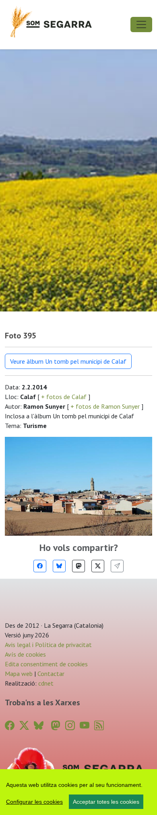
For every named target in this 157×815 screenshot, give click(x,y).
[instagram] (70, 725)
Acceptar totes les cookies (106, 802)
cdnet (45, 683)
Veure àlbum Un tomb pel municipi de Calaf (68, 361)
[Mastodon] (78, 566)
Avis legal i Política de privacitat (48, 645)
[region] (78, 792)
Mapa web (19, 674)
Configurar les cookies (34, 802)
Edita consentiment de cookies (46, 664)
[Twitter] (97, 566)
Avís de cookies (25, 654)
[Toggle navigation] (141, 24)
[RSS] (99, 725)
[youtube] (84, 725)
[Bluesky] (59, 566)
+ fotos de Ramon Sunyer (105, 406)
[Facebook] (39, 566)
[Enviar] (117, 566)
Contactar (50, 674)
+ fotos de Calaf (63, 397)
